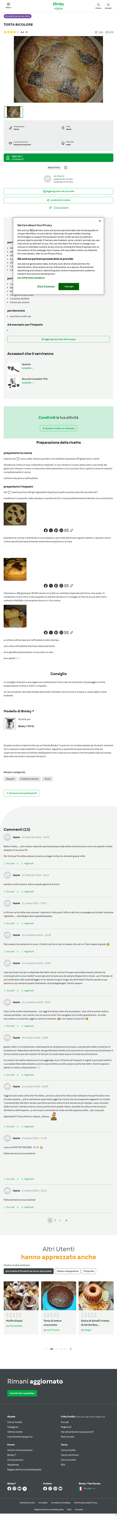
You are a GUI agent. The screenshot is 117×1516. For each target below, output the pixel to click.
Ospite (60, 176)
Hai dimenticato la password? (77, 1431)
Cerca (64, 1444)
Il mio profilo (83, 1416)
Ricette (11, 1416)
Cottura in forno (29, 778)
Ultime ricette (15, 1431)
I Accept (69, 286)
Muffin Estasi (14, 1320)
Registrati (66, 1427)
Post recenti (67, 1436)
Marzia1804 (15, 1325)
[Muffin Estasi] (21, 1295)
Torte (47, 778)
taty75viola (53, 1329)
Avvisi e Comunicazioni (19, 1450)
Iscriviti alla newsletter (22, 1393)
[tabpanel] (58, 1316)
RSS (63, 1464)
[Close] (100, 221)
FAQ (69, 1509)
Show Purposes (46, 286)
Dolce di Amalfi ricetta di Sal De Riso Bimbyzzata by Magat (95, 1323)
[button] (8, 6)
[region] (58, 256)
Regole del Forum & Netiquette (24, 1469)
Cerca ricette (14, 1422)
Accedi (65, 1422)
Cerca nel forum (70, 1454)
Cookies (79, 1509)
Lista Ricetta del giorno (20, 1436)
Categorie (12, 1427)
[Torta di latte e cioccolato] (58, 1295)
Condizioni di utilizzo (61, 1502)
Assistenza (13, 1464)
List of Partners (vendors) (31, 277)
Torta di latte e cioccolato (53, 1323)
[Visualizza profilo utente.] (47, 178)
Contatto (43, 1502)
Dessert (10, 778)
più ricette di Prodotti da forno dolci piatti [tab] (29, 1271)
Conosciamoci (15, 1459)
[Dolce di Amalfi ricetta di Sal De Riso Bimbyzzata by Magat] (96, 1295)
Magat (87, 1329)
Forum (11, 1444)
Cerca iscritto (68, 1459)
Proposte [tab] (89, 1271)
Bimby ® (11, 1454)
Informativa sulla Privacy (85, 1502)
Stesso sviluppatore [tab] (68, 1271)
